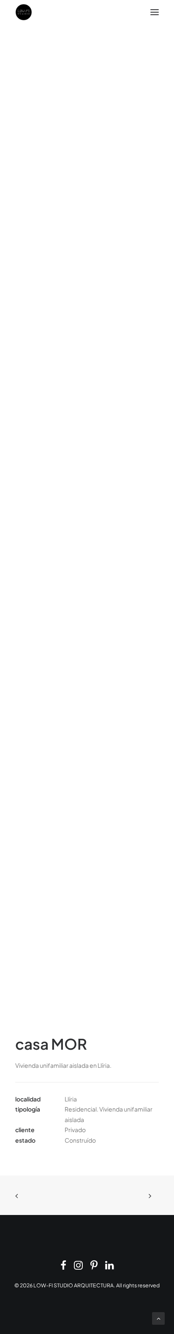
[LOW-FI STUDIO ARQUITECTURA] (23, 12)
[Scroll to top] (158, 1317)
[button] (154, 12)
